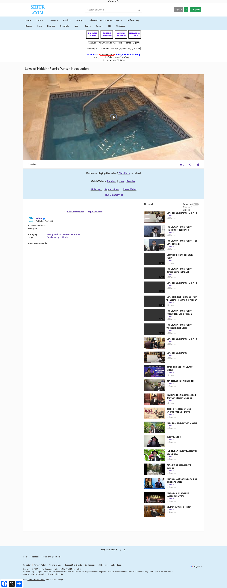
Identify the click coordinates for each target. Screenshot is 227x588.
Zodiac (28, 26)
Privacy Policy (40, 565)
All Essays (96, 189)
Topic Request (95, 212)
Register (196, 10)
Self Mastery (133, 20)
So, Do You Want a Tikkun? (179, 507)
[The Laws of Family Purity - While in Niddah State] (154, 329)
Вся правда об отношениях (180, 381)
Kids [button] (76, 26)
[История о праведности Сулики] (154, 469)
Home (28, 20)
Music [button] (66, 20)
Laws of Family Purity (176, 353)
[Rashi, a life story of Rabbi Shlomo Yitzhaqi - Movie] (154, 413)
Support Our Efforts (73, 565)
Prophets (64, 26)
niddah (64, 237)
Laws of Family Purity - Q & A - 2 (181, 213)
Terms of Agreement (50, 557)
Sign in (179, 10)
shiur (124, 572)
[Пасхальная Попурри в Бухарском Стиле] (154, 497)
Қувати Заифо (173, 437)
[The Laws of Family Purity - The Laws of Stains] (154, 245)
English (197, 566)
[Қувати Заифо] (154, 441)
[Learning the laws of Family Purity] (154, 259)
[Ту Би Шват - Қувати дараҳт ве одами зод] (154, 455)
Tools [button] (98, 26)
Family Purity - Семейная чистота (63, 234)
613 (109, 26)
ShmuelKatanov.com (36, 580)
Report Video (112, 189)
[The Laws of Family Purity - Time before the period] (154, 231)
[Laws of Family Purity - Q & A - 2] (154, 217)
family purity (53, 237)
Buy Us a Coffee (114, 194)
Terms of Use (55, 565)
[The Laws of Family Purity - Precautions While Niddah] (154, 315)
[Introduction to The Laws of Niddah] (154, 371)
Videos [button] (39, 20)
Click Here (124, 173)
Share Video (130, 189)
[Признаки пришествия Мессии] (154, 427)
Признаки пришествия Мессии (181, 423)
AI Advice (120, 26)
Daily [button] (87, 26)
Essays (53, 20)
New (121, 181)
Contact (35, 557)
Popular (130, 181)
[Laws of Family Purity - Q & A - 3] (154, 343)
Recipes (51, 26)
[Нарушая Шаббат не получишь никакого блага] (154, 483)
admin (39, 218)
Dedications (90, 565)
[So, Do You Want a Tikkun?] (154, 511)
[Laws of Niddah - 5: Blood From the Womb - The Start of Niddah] (154, 301)
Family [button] (79, 20)
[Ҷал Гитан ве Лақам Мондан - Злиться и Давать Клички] (154, 399)
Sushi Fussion (107, 54)
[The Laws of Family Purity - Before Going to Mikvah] (154, 273)
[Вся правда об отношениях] (154, 385)
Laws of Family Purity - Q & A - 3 (181, 339)
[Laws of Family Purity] (154, 357)
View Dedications (75, 212)
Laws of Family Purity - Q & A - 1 (181, 283)
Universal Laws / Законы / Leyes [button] (104, 20)
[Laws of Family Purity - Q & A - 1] (154, 287)
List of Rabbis (116, 565)
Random (111, 181)
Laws (39, 26)
